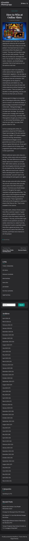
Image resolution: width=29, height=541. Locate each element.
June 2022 (5, 471)
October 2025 (6, 338)
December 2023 (7, 411)
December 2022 (7, 451)
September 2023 (7, 421)
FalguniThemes (14, 538)
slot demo (5, 270)
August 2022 (6, 464)
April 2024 (5, 398)
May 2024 (5, 394)
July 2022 (5, 467)
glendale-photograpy (15, 20)
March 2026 (6, 321)
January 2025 (6, 368)
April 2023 (5, 438)
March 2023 (6, 441)
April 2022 (5, 477)
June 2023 (5, 431)
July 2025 (5, 348)
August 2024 (6, 384)
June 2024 (5, 391)
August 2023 (6, 424)
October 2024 (6, 378)
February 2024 (7, 404)
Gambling (6, 239)
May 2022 (5, 474)
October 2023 (6, 418)
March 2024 (6, 401)
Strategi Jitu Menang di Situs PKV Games (14, 512)
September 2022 (7, 461)
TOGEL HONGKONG (8, 266)
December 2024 (7, 371)
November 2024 (7, 374)
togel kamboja (6, 295)
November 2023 (7, 414)
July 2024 (5, 388)
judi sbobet (6, 286)
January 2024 (6, 408)
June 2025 (5, 351)
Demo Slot (5, 282)
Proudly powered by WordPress (10, 536)
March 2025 (6, 361)
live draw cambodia (8, 291)
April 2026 (5, 318)
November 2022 (7, 454)
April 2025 (5, 358)
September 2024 (7, 381)
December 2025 (7, 331)
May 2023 (5, 434)
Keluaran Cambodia (8, 274)
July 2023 (5, 428)
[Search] (27, 3)
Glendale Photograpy (6, 3)
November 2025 (7, 335)
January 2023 (6, 448)
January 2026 (6, 328)
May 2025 (5, 355)
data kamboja (6, 278)
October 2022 (6, 457)
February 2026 (7, 325)
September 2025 (7, 341)
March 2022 (6, 481)
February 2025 (7, 365)
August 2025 (6, 345)
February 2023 (7, 444)
